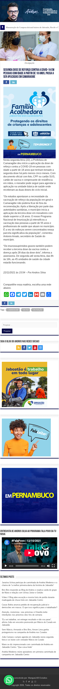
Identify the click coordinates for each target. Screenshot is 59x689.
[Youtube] (35, 347)
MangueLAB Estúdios (37, 678)
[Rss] (18, 347)
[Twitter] (29, 347)
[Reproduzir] (5, 565)
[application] (29, 553)
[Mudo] (48, 565)
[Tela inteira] (53, 565)
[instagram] (40, 347)
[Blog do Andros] (29, 11)
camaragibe (13, 310)
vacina (26, 310)
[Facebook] (24, 347)
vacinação (38, 310)
